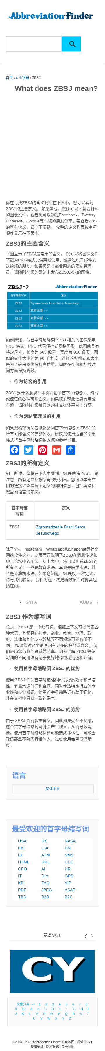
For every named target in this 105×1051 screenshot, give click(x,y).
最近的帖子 (52, 935)
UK (44, 841)
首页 (9, 78)
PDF (22, 890)
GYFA (31, 602)
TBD (22, 897)
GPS (69, 876)
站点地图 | (69, 1042)
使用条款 (37, 1046)
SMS (69, 855)
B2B (45, 897)
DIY (44, 876)
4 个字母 (22, 78)
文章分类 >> (26, 1004)
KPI (21, 883)
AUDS (86, 602)
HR (68, 869)
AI (43, 869)
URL (45, 862)
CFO (22, 869)
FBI (21, 848)
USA (22, 841)
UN (68, 848)
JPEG (46, 890)
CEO (69, 862)
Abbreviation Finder (46, 1042)
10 (23, 1009)
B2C (69, 897)
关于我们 (68, 1046)
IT (20, 876)
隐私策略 (52, 1046)
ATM (45, 855)
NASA (70, 841)
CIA (44, 848)
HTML (23, 862)
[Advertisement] (52, 147)
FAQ (45, 883)
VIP (68, 883)
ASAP (70, 890)
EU (21, 855)
